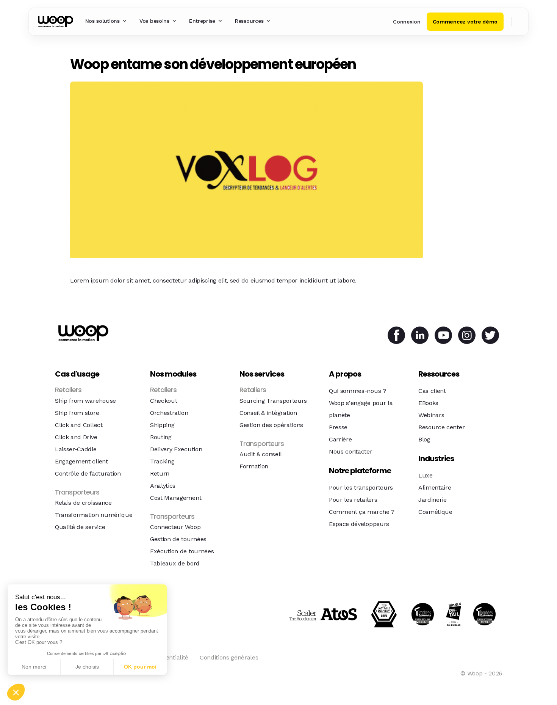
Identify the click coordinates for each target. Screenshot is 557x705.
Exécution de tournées (182, 551)
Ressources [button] (249, 21)
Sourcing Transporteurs (273, 400)
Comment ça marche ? (361, 511)
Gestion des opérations (271, 425)
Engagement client (81, 461)
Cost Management (175, 497)
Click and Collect (79, 425)
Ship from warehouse (85, 400)
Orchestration (169, 412)
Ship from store (77, 412)
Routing (161, 437)
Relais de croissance (83, 502)
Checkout (163, 400)
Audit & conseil (260, 454)
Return (159, 473)
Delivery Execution (176, 449)
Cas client (432, 390)
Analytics (162, 485)
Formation (253, 466)
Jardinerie (432, 499)
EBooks (428, 403)
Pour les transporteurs (361, 487)
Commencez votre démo (465, 22)
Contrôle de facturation (88, 473)
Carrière (340, 439)
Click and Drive (76, 437)
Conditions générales (229, 657)
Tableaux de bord (175, 563)
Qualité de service (80, 527)
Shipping (162, 425)
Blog (424, 439)
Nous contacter (350, 451)
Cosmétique (435, 511)
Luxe (425, 475)
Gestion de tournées (178, 539)
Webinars (431, 415)
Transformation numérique (93, 514)
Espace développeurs (359, 524)
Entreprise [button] (202, 21)
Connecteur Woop (175, 527)
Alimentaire (434, 487)
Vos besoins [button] (154, 21)
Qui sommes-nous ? (357, 390)
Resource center (441, 427)
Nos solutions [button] (102, 21)
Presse (338, 427)
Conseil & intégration (268, 412)
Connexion (406, 22)
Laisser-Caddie (76, 449)
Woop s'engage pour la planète (361, 409)
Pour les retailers (353, 499)
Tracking (162, 461)
